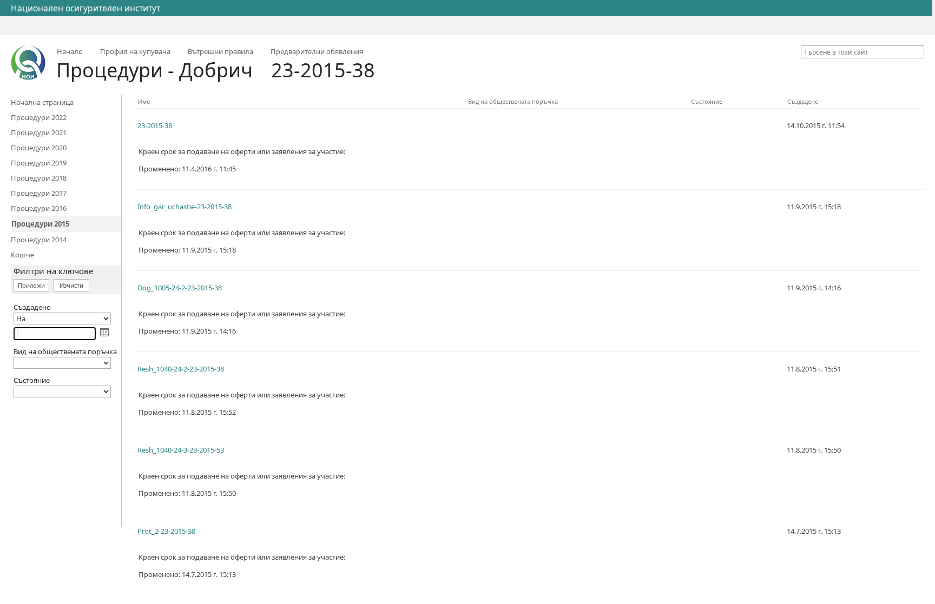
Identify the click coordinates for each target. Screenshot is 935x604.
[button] (918, 52)
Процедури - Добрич (154, 70)
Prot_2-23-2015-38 (166, 531)
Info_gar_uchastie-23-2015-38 (184, 206)
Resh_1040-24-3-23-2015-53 (180, 450)
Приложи (31, 285)
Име (144, 101)
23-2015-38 (323, 70)
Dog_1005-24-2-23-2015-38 (179, 288)
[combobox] (858, 52)
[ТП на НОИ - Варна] (28, 62)
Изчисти (71, 285)
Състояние (706, 101)
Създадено (803, 101)
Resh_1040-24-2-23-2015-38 (180, 369)
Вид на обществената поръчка (513, 101)
